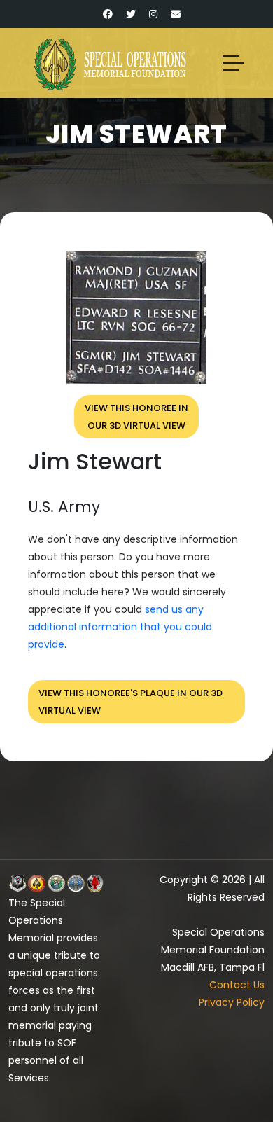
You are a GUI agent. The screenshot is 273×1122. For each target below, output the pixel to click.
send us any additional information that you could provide (120, 626)
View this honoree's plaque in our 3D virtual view (130, 701)
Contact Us (237, 985)
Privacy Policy (232, 1002)
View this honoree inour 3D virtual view (136, 416)
